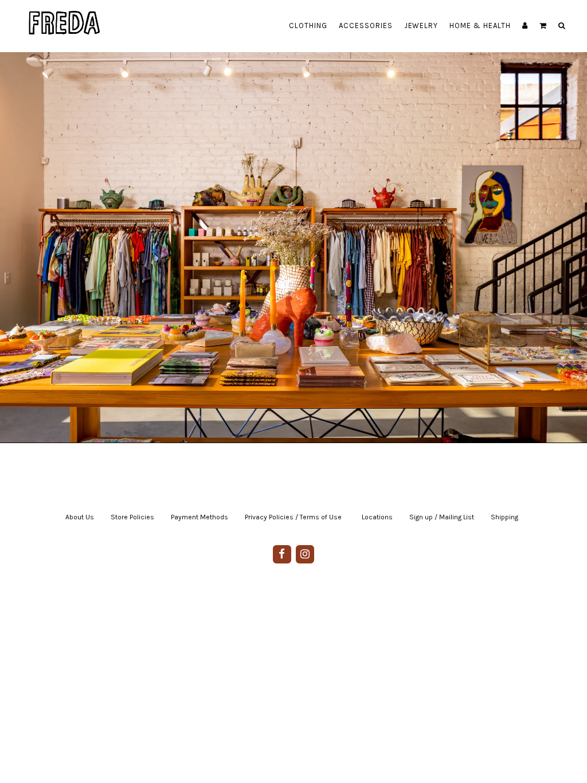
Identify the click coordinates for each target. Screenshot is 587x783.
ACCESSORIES (366, 25)
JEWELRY (421, 25)
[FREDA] (64, 14)
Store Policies (132, 517)
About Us (79, 517)
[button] (543, 26)
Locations (377, 517)
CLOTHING (308, 25)
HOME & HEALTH (480, 25)
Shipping (504, 517)
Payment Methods (199, 517)
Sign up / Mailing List (441, 517)
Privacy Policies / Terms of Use (293, 517)
